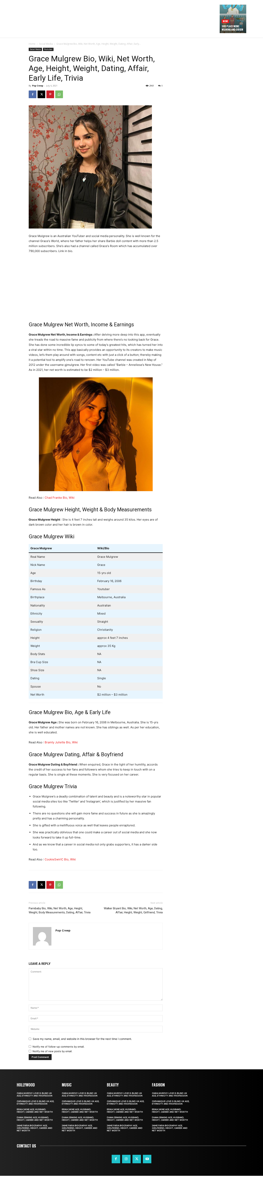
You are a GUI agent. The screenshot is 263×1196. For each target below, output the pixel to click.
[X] (41, 94)
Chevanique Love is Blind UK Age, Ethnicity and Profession (35, 1102)
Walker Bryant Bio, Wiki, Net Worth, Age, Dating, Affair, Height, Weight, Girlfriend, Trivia (133, 910)
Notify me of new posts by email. (52, 1051)
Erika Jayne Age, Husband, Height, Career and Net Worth (35, 1110)
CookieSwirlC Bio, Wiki (60, 859)
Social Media (46, 43)
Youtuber (48, 49)
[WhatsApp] (59, 94)
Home (32, 43)
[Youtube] (147, 1159)
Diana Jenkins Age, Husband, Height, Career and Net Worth (35, 1118)
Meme (225, 21)
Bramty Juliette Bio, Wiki (61, 742)
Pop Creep (37, 85)
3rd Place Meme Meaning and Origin (232, 27)
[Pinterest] (50, 94)
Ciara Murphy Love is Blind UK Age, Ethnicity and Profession (34, 1094)
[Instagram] (126, 1159)
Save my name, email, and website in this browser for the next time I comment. (82, 1038)
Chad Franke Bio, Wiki (60, 497)
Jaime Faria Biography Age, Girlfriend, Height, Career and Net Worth (34, 1128)
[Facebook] (32, 94)
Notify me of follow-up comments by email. (59, 1046)
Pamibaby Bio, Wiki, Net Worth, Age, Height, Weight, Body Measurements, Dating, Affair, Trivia (59, 910)
